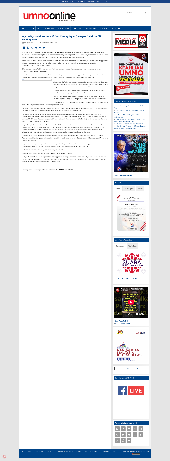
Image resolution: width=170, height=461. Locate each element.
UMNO (78, 451)
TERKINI (31, 28)
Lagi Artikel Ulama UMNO (128, 279)
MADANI (115, 451)
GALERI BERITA (116, 28)
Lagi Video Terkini (121, 321)
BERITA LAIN (77, 28)
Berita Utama (54, 42)
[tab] (117, 188)
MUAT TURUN (50, 28)
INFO (39, 28)
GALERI (30, 451)
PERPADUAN (105, 451)
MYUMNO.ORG (94, 2)
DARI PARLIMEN (90, 28)
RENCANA (103, 28)
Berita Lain (45, 42)
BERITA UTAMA (63, 28)
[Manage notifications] (4, 456)
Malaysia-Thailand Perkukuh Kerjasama (129, 124)
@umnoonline (132, 368)
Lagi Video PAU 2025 (122, 323)
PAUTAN (49, 451)
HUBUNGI (69, 451)
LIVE (22, 28)
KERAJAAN (93, 451)
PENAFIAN (59, 451)
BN (86, 451)
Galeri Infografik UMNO (123, 176)
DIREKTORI (39, 451)
